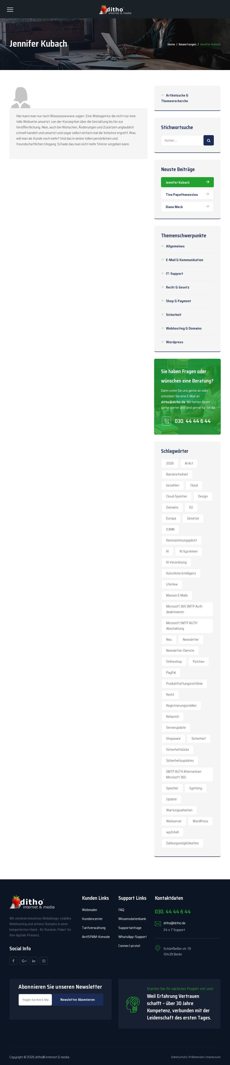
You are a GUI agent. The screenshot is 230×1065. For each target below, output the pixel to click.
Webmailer (89, 910)
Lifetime (172, 584)
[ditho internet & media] (115, 9)
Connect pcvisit (129, 945)
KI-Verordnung (176, 562)
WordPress (200, 821)
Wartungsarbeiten (179, 810)
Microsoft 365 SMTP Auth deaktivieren (184, 609)
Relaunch (172, 716)
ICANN (170, 529)
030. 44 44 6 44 (193, 421)
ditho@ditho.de (173, 402)
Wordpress (174, 342)
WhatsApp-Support (132, 937)
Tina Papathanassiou (182, 194)
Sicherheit (173, 314)
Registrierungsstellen (181, 705)
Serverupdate (176, 727)
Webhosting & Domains (184, 328)
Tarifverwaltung (94, 928)
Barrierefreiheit (177, 474)
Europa (171, 518)
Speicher (172, 788)
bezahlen (172, 485)
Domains (172, 507)
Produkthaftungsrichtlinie (184, 683)
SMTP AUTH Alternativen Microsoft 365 (183, 774)
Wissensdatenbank (132, 919)
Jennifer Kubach (178, 182)
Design (203, 496)
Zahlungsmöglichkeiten (182, 843)
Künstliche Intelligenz (181, 573)
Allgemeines (175, 246)
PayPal (171, 672)
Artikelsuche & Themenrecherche (174, 98)
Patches (198, 661)
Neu (169, 639)
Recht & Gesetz (177, 287)
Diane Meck (174, 207)
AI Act (189, 463)
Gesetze (193, 518)
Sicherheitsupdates (180, 760)
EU (191, 507)
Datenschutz (179, 1057)
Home (171, 44)
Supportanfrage (130, 928)
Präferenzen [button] (196, 1057)
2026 (170, 463)
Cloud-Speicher (176, 496)
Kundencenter (92, 919)
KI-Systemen (189, 551)
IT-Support (174, 273)
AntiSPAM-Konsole (96, 937)
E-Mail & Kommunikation (184, 260)
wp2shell (172, 832)
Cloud (194, 485)
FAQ (121, 910)
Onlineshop (174, 661)
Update (171, 799)
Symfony (195, 788)
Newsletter (191, 639)
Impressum (213, 1057)
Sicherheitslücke (177, 749)
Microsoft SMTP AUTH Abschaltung (181, 625)
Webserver (174, 821)
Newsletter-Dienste (180, 650)
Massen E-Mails (177, 595)
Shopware (173, 738)
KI (167, 551)
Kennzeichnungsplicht (181, 540)
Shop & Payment (178, 301)
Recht (170, 694)
